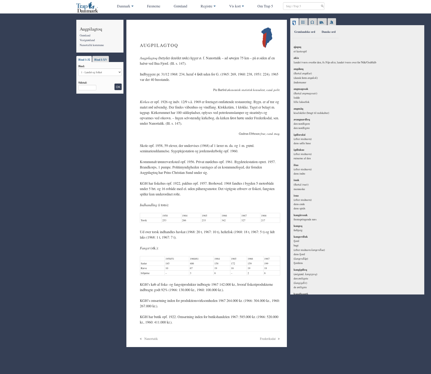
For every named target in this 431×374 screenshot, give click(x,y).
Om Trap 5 (265, 6)
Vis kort (235, 6)
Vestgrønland (87, 40)
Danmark (123, 6)
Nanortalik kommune (92, 45)
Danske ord (329, 32)
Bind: (81, 66)
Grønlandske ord (304, 32)
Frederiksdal (268, 338)
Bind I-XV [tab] (100, 60)
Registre (206, 6)
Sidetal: (82, 82)
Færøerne (153, 6)
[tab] (294, 22)
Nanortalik (151, 338)
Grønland (180, 6)
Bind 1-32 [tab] (84, 60)
